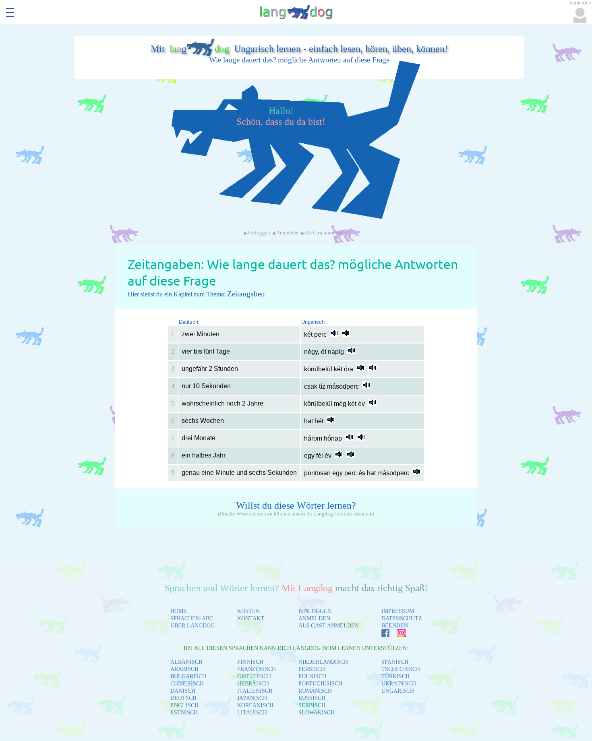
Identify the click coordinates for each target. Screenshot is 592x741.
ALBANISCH (186, 662)
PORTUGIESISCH (320, 684)
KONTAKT (250, 618)
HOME (178, 611)
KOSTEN (248, 611)
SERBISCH (311, 705)
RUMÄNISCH (315, 691)
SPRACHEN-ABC (191, 618)
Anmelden (287, 233)
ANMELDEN (314, 618)
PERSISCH (311, 669)
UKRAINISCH (398, 684)
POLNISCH (312, 676)
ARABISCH (184, 669)
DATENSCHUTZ (401, 618)
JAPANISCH (252, 698)
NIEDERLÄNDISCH (323, 662)
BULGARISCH (188, 676)
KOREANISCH (255, 705)
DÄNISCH (182, 691)
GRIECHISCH (254, 676)
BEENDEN (394, 626)
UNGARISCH (397, 691)
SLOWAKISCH (316, 713)
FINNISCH (250, 662)
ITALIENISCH (255, 691)
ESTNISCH (184, 713)
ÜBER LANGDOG (192, 626)
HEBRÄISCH (253, 684)
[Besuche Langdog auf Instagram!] (397, 634)
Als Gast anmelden (324, 233)
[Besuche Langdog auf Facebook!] (381, 634)
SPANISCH (394, 662)
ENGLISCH (184, 705)
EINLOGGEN (314, 611)
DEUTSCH (183, 698)
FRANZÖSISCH (256, 669)
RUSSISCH (311, 698)
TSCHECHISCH (400, 669)
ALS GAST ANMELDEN (328, 626)
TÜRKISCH (395, 676)
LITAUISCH (252, 713)
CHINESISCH (187, 684)
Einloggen (258, 233)
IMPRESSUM (397, 611)
